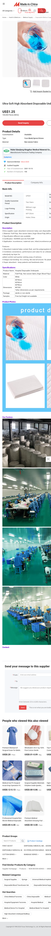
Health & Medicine (14, 17)
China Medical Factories (13, 896)
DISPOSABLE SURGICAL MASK (13, 850)
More (4, 918)
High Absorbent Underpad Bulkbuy (17, 914)
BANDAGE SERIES (30, 854)
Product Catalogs (35, 841)
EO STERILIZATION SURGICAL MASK (35, 850)
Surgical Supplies (10, 879)
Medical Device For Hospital (14, 908)
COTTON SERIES (8, 854)
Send (23, 707)
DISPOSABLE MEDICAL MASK (35, 846)
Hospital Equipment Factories (15, 902)
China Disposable (33, 896)
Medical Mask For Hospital (39, 908)
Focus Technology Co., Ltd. (30, 927)
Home (4, 17)
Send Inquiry (23, 123)
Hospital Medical (37, 902)
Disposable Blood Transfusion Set (16, 885)
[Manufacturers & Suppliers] (25, 4)
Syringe (24, 879)
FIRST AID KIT (7, 846)
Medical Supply (28, 17)
